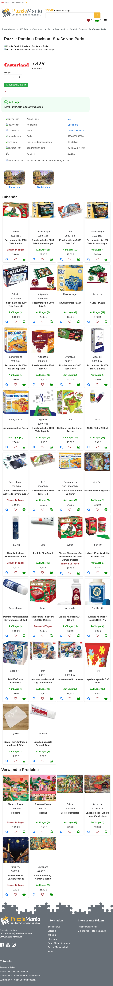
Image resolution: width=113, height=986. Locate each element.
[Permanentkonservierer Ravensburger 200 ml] (7, 636)
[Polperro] (7, 832)
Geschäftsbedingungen (59, 943)
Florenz (43, 813)
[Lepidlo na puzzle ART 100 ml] (61, 636)
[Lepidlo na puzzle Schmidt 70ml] (34, 761)
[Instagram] (14, 946)
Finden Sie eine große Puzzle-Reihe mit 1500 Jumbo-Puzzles (70, 556)
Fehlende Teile (7, 967)
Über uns (52, 939)
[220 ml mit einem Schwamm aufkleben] (7, 572)
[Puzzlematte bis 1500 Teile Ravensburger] (88, 259)
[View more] (16, 217)
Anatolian (70, 357)
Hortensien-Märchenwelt (70, 679)
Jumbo (15, 232)
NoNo (97, 419)
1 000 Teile (42, 675)
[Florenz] (34, 832)
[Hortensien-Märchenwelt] (61, 699)
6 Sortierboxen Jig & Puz (97, 491)
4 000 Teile (42, 871)
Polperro (15, 813)
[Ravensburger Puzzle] (61, 322)
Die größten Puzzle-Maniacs (92, 931)
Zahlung (52, 935)
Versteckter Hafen (70, 813)
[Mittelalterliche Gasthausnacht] (7, 895)
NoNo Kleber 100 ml (97, 428)
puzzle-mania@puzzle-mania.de (16, 933)
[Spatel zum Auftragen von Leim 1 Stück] (7, 761)
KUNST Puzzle (97, 303)
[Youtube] (8, 946)
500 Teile (23, 29)
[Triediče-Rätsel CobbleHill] (7, 699)
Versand (52, 931)
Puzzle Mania (8, 29)
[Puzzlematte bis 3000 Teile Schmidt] (7, 322)
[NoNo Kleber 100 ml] (88, 447)
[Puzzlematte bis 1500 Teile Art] (34, 385)
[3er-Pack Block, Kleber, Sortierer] (61, 510)
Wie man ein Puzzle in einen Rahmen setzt (21, 975)
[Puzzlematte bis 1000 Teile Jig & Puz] (34, 447)
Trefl (70, 232)
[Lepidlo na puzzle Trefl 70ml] (88, 699)
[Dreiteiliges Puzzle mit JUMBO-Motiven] (34, 636)
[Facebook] (2, 946)
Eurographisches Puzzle (15, 428)
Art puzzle (43, 294)
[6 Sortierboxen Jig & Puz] (88, 510)
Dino (43, 545)
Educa (70, 804)
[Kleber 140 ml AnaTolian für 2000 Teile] (88, 572)
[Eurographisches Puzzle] (7, 447)
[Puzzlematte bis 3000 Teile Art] (34, 322)
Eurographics (15, 357)
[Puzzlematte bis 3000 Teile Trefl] (61, 259)
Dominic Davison (76, 130)
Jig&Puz (97, 357)
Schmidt (16, 294)
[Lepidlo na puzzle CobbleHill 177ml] (88, 636)
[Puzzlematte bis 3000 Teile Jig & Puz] (88, 385)
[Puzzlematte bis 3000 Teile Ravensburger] (34, 259)
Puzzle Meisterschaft (58, 947)
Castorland (37, 29)
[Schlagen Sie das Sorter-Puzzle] (61, 447)
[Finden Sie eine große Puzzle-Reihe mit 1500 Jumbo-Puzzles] (61, 573)
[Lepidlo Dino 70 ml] (34, 572)
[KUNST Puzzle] (88, 322)
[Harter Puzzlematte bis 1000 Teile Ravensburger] (7, 510)
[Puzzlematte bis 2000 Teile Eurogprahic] (7, 385)
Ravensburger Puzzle (70, 303)
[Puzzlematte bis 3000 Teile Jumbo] (7, 259)
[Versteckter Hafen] (61, 832)
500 (69, 119)
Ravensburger (43, 232)
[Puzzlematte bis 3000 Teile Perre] (61, 385)
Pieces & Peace (15, 804)
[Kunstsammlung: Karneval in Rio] (34, 895)
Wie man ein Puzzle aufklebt (14, 971)
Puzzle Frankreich (56, 29)
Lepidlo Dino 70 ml (43, 553)
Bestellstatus (54, 927)
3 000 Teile (97, 808)
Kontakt (51, 951)
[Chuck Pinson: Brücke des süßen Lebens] (88, 832)
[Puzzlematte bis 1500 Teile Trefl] (34, 510)
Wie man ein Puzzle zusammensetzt (17, 980)
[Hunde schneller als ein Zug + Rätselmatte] (34, 699)
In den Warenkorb (16, 85)
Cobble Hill (97, 608)
